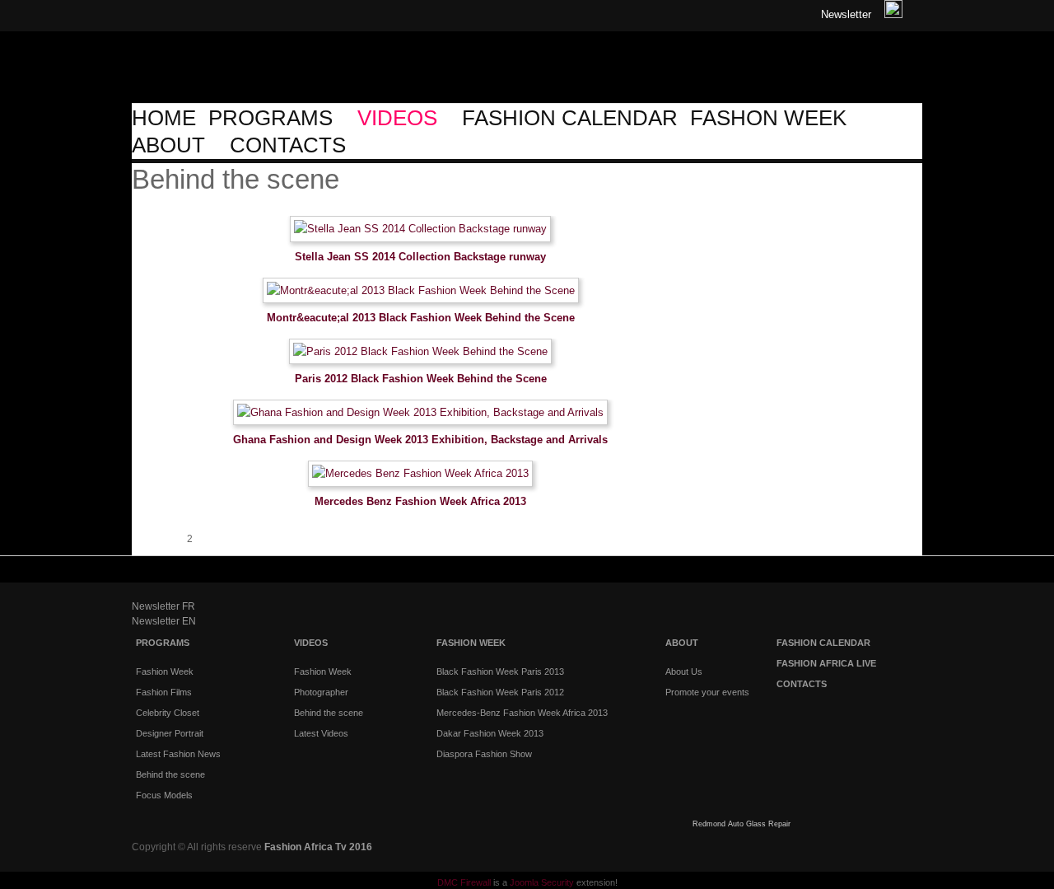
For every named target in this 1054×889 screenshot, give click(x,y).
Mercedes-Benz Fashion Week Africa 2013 (522, 713)
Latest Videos (321, 733)
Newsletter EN (164, 621)
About (681, 643)
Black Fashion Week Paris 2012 (500, 692)
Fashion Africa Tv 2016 (318, 847)
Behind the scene (170, 774)
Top (904, 574)
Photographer (321, 692)
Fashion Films (164, 692)
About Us (683, 671)
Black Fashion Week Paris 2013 (500, 671)
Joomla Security (542, 882)
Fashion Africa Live (826, 663)
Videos (311, 643)
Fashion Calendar (823, 643)
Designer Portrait (169, 733)
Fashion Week (471, 643)
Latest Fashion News (178, 754)
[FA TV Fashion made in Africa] (214, 88)
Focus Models (164, 795)
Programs (162, 643)
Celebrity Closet (167, 713)
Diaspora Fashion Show (484, 754)
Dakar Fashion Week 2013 (489, 733)
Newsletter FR (163, 606)
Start (140, 539)
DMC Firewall (464, 882)
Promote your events (707, 692)
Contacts (802, 684)
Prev (156, 539)
